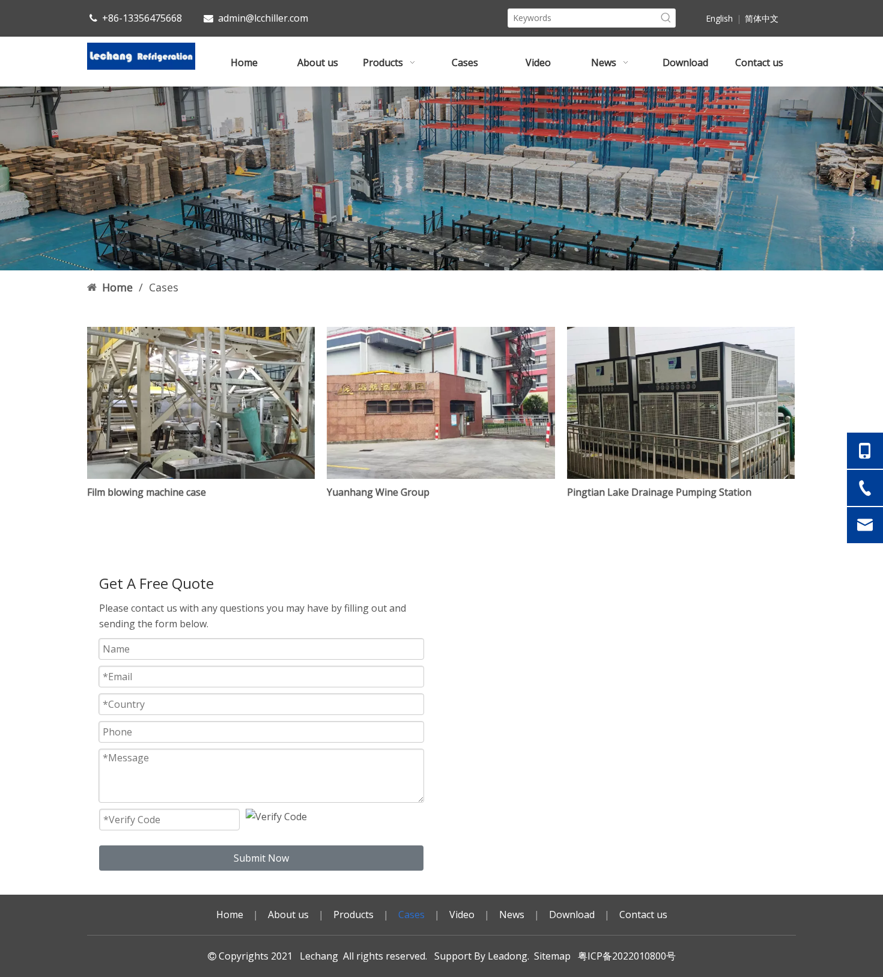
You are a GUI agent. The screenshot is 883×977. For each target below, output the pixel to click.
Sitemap (552, 956)
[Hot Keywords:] (666, 18)
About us (288, 914)
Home (229, 914)
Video (462, 914)
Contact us (643, 914)
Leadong (507, 956)
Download (572, 914)
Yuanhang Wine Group (378, 492)
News (511, 914)
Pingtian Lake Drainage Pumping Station (659, 492)
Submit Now (261, 858)
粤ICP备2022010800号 (624, 956)
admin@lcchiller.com (263, 18)
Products (353, 914)
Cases (411, 914)
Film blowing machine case (146, 492)
